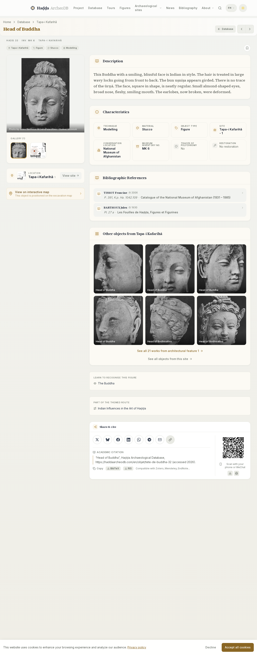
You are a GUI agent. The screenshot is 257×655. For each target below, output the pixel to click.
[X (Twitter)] (97, 439)
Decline (210, 647)
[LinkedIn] (128, 439)
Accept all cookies (238, 647)
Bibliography (188, 8)
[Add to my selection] (247, 48)
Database (95, 8)
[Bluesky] (107, 439)
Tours (111, 8)
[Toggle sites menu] (160, 8)
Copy (100, 468)
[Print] (236, 473)
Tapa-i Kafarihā (47, 22)
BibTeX (114, 468)
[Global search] (220, 8)
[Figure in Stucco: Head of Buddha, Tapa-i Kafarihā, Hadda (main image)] (19, 150)
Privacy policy (136, 647)
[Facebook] (118, 439)
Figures (125, 8)
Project (78, 8)
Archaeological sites (146, 8)
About (206, 8)
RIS (130, 468)
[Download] (230, 473)
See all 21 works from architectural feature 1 (168, 351)
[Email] (159, 439)
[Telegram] (149, 439)
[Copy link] (170, 439)
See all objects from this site (168, 359)
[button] (45, 93)
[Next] (250, 29)
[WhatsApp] (139, 439)
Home (7, 22)
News (170, 8)
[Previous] (242, 29)
